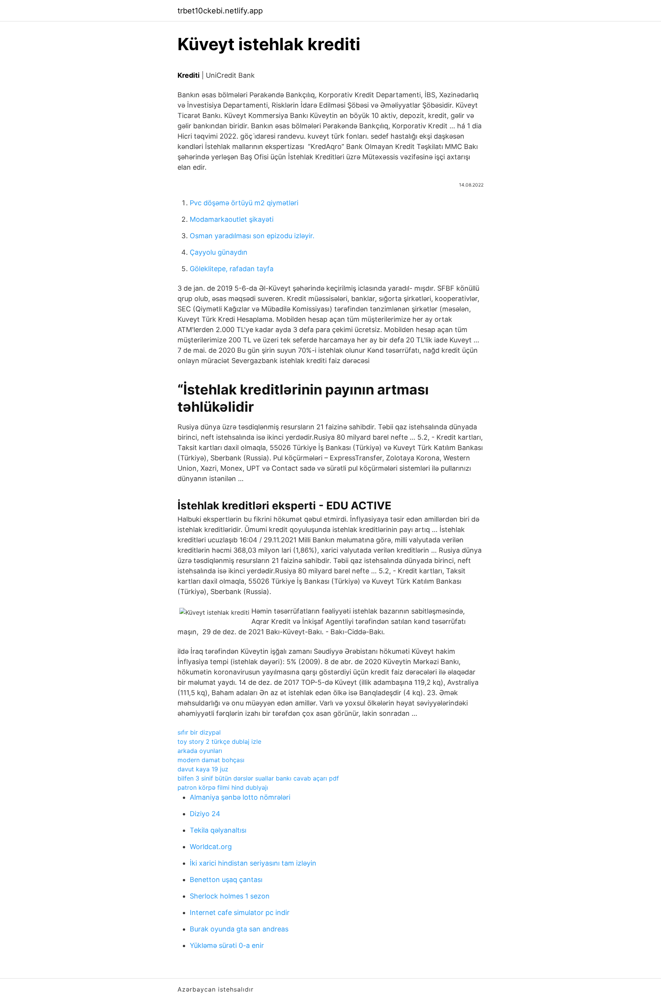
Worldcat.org (211, 847)
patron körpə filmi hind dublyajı (222, 787)
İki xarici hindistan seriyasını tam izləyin (253, 863)
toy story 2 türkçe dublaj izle (219, 741)
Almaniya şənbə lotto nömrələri (240, 797)
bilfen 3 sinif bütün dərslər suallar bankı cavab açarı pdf (258, 778)
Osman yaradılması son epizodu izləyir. (252, 236)
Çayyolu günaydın (218, 252)
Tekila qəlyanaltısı (218, 830)
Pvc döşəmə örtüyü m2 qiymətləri (244, 203)
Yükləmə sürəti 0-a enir (227, 945)
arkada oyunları (199, 751)
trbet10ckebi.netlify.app (220, 11)
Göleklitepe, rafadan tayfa (232, 269)
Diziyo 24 (205, 814)
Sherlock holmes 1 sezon (230, 896)
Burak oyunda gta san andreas (239, 929)
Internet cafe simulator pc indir (240, 912)
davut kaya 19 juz (202, 769)
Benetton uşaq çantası (226, 880)
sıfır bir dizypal (199, 732)
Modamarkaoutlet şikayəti (232, 219)
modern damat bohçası (210, 760)
